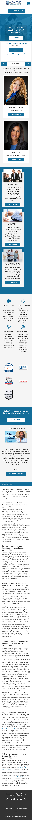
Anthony (23, 794)
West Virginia (16, 794)
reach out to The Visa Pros (17, 777)
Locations (8, 794)
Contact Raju (16, 159)
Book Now (16, 38)
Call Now (16, 420)
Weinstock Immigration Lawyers (16, 43)
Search (24, 56)
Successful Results (12, 282)
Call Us (16, 50)
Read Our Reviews (16, 474)
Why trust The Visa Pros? (9, 728)
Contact (16, 811)
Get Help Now (12, 244)
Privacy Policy (8, 808)
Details (13, 56)
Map (7, 56)
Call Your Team (13, 204)
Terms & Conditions (21, 808)
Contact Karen (16, 114)
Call (19, 56)
